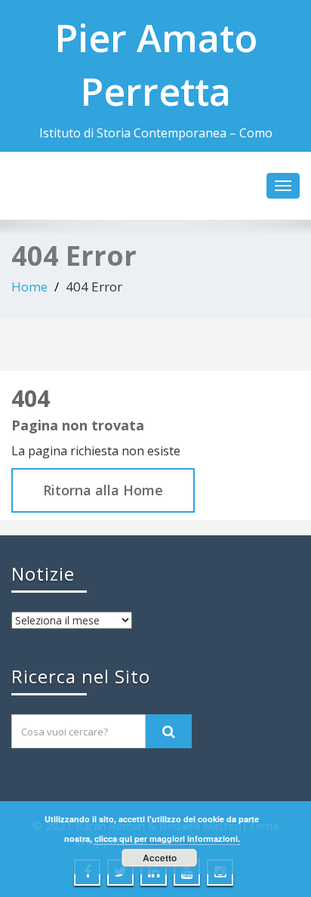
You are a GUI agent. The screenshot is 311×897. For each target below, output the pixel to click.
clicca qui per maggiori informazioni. (167, 838)
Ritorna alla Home (103, 490)
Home (29, 286)
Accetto (160, 858)
